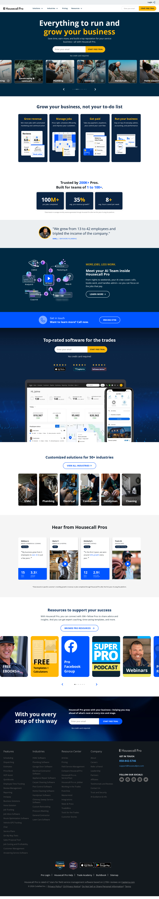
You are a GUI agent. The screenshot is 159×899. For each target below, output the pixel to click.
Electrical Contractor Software (42, 772)
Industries (38, 751)
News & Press (68, 804)
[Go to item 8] (84, 89)
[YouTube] (121, 779)
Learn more (96, 294)
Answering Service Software (15, 853)
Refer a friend (97, 766)
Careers (94, 762)
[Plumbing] (48, 490)
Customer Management (13, 848)
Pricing (65, 762)
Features (8, 751)
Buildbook (101, 875)
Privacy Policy (54, 886)
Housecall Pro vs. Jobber (72, 782)
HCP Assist (8, 775)
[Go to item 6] (84, 684)
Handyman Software (42, 795)
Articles (65, 758)
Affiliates (94, 779)
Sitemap (114, 875)
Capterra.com (128, 882)
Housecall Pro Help (63, 875)
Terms (128, 886)
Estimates (7, 766)
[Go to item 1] (74, 684)
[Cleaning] (131, 490)
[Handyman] (110, 490)
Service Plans (9, 831)
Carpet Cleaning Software (44, 782)
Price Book (8, 771)
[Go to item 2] (74, 89)
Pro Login (45, 875)
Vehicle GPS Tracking (12, 822)
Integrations (67, 799)
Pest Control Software (42, 786)
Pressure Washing (41, 811)
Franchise (66, 791)
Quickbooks (8, 779)
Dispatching (8, 762)
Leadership (95, 771)
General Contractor (41, 815)
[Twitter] (146, 779)
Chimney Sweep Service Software (43, 801)
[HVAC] (27, 490)
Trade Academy (84, 875)
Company (96, 751)
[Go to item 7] (82, 89)
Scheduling (8, 758)
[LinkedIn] (133, 779)
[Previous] (64, 89)
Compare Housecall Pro (72, 771)
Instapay (7, 796)
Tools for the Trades (70, 812)
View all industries (78, 465)
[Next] (95, 89)
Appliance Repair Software (44, 778)
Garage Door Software (42, 766)
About (93, 758)
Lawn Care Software (41, 819)
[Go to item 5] (79, 89)
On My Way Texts (10, 835)
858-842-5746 (109, 320)
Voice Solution (9, 805)
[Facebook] (127, 779)
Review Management (12, 788)
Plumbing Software (41, 762)
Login (150, 2)
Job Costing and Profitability (15, 844)
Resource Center (71, 751)
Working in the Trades (71, 786)
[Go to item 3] (76, 89)
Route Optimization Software (16, 818)
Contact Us (95, 788)
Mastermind (67, 795)
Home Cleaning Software (43, 791)
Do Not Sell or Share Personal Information (102, 886)
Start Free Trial (147, 8)
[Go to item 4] (77, 89)
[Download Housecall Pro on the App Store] (87, 865)
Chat (5, 827)
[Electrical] (69, 490)
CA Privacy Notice (71, 886)
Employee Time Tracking (14, 784)
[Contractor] (89, 490)
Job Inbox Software (11, 814)
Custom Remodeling (41, 806)
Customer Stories (69, 817)
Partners (94, 775)
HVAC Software (39, 758)
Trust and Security (99, 792)
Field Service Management (73, 766)
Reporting (7, 792)
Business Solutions (11, 801)
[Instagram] (139, 779)
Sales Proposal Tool (12, 840)
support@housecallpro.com (131, 766)
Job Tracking (8, 809)
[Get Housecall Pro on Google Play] (103, 865)
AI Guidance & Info (99, 796)
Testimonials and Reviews (102, 784)
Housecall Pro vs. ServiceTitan (69, 776)
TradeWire (66, 808)
